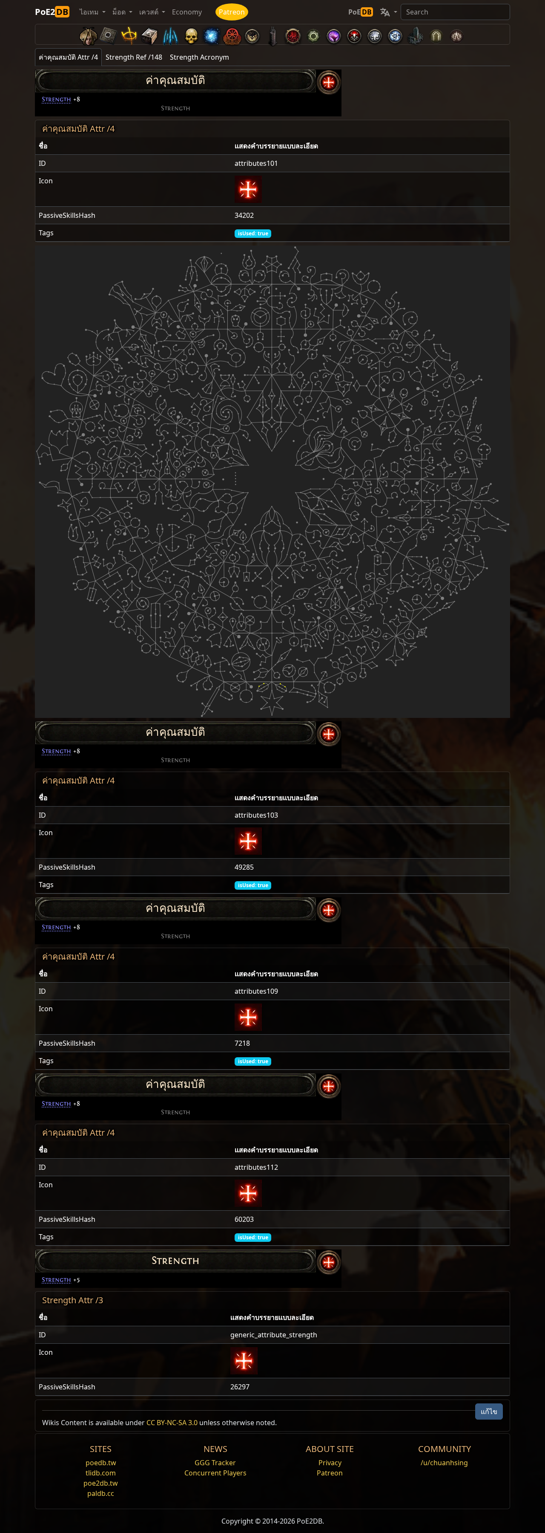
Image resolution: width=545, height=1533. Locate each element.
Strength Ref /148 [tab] (134, 57)
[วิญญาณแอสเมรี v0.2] (211, 34)
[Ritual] (354, 34)
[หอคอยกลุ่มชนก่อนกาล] (272, 34)
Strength (56, 99)
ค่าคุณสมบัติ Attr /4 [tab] (68, 57)
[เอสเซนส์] (170, 34)
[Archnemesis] (191, 34)
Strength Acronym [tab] (199, 57)
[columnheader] (133, 146)
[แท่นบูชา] (129, 34)
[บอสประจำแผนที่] (252, 34)
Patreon (232, 12)
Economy (187, 12)
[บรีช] (334, 34)
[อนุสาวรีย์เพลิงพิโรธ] (415, 34)
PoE (360, 12)
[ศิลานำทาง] (109, 34)
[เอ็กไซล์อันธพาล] (231, 34)
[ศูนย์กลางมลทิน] (293, 34)
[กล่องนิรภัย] (150, 34)
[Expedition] (395, 34)
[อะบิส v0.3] (313, 34)
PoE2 (51, 11)
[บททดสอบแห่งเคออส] (456, 34)
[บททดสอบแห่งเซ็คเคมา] (436, 34)
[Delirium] (374, 34)
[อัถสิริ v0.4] (88, 34)
